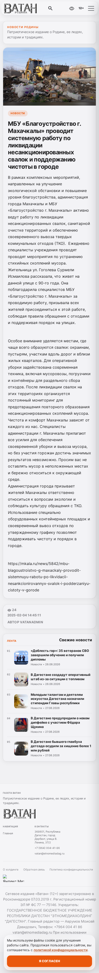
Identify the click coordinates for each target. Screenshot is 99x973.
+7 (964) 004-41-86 (47, 848)
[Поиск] (50, 8)
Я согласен (49, 961)
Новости (18, 113)
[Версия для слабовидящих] (72, 8)
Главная (8, 833)
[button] (91, 8)
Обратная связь (34, 869)
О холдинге (11, 869)
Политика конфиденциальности (71, 869)
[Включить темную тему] (61, 8)
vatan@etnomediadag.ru (49, 853)
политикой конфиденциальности (60, 950)
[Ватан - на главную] (23, 8)
